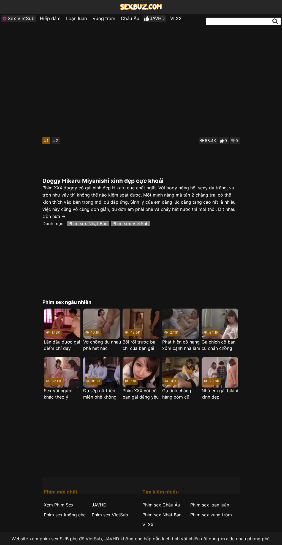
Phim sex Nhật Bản (87, 223)
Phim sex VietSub (130, 223)
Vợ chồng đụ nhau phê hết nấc (102, 345)
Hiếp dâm (50, 18)
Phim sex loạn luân (209, 505)
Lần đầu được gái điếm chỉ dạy (62, 345)
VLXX (176, 18)
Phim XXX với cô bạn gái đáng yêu (141, 394)
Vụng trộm (104, 18)
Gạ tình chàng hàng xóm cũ (176, 394)
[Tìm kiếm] (275, 21)
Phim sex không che (65, 514)
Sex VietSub (21, 18)
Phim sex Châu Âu (161, 505)
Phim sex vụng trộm (211, 514)
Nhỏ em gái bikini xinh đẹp (220, 394)
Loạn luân (76, 18)
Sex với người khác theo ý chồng (58, 394)
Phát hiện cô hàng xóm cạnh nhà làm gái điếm (181, 345)
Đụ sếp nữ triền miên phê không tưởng (99, 394)
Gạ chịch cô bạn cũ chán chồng (218, 345)
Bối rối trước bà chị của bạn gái (139, 345)
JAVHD (157, 18)
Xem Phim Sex (59, 505)
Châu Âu (130, 18)
